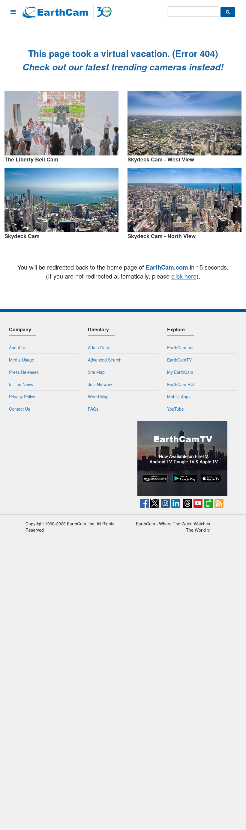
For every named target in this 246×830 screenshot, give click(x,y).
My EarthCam (180, 372)
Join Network (100, 384)
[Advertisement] (64, 458)
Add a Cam (98, 347)
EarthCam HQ (180, 384)
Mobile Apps (178, 397)
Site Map (96, 372)
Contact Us (19, 409)
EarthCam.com (167, 267)
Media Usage (21, 360)
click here (183, 276)
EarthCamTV (179, 360)
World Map (98, 397)
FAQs (93, 409)
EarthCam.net (180, 347)
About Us (17, 347)
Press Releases (24, 372)
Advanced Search (105, 360)
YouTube (175, 409)
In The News (21, 384)
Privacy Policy (22, 397)
